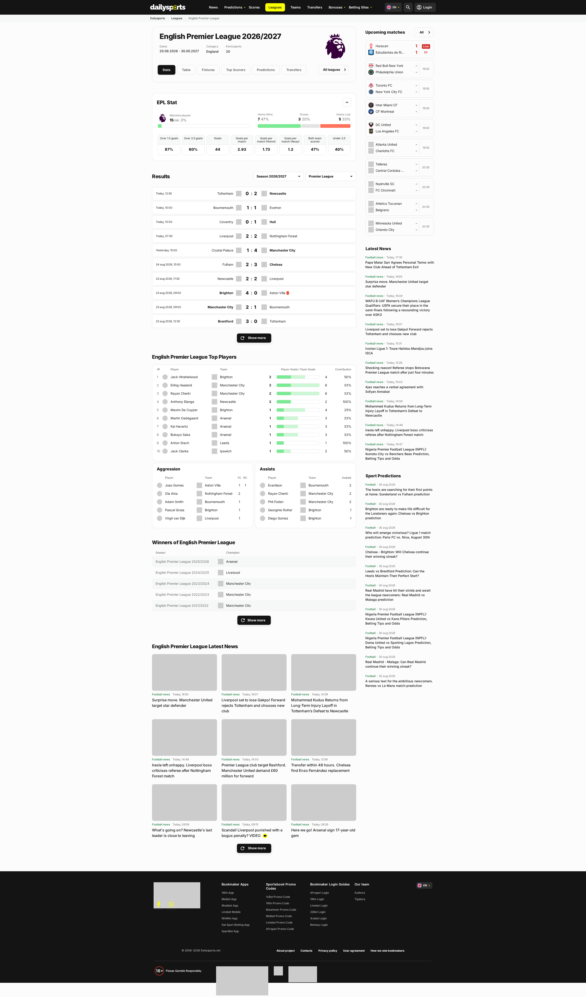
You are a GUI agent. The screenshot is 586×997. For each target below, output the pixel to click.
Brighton (226, 377)
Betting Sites (359, 7)
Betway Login (319, 924)
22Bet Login (318, 912)
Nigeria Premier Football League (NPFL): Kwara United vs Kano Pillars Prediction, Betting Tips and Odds (396, 618)
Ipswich (225, 451)
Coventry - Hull (163, 218)
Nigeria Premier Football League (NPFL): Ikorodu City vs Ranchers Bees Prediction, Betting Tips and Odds (397, 453)
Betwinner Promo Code (281, 909)
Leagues (275, 7)
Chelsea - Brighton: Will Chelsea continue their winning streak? (397, 554)
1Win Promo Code (277, 903)
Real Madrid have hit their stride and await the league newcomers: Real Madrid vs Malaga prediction (398, 594)
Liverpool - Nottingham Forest (174, 232)
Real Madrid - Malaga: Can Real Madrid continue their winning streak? (395, 664)
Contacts (306, 950)
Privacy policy (327, 950)
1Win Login (317, 899)
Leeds (224, 443)
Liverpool (212, 518)
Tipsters (360, 899)
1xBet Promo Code (278, 897)
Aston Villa (213, 485)
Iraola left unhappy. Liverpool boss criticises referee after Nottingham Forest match (182, 770)
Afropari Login (319, 892)
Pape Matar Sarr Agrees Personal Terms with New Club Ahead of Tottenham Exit (399, 264)
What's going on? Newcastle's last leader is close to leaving (182, 833)
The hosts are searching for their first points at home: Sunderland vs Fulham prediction (399, 492)
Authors (360, 892)
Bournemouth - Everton (169, 204)
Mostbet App (230, 905)
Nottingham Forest (219, 493)
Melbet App (229, 899)
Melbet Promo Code (279, 916)
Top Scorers (235, 70)
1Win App (228, 892)
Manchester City (232, 385)
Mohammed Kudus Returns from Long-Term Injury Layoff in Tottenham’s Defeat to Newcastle (319, 705)
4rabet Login (318, 918)
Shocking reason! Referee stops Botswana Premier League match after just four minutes (399, 370)
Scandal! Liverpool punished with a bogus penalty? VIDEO (252, 833)
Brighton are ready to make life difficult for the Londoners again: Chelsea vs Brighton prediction (397, 513)
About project (286, 950)
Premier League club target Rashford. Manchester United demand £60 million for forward (254, 770)
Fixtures (208, 70)
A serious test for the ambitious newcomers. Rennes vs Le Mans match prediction (399, 683)
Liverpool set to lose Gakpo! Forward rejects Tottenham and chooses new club (253, 705)
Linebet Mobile (231, 912)
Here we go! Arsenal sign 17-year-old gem (323, 833)
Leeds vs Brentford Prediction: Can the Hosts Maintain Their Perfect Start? (394, 573)
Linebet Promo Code (279, 922)
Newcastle (228, 402)
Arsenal (225, 418)
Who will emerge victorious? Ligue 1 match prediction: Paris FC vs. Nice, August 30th (398, 535)
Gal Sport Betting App (236, 924)
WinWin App (229, 918)
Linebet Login (319, 905)
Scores (254, 7)
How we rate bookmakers (387, 950)
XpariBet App (230, 931)
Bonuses (335, 7)
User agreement (354, 950)
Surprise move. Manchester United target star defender (182, 703)
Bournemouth (215, 502)
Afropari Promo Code (280, 929)
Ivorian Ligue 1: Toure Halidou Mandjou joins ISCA (399, 351)
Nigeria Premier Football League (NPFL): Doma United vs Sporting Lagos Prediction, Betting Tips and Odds (398, 642)
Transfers (314, 7)
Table (186, 70)
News (213, 7)
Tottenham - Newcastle (169, 190)
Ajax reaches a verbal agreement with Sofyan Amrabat (394, 389)
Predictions (233, 7)
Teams (295, 7)
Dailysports (157, 18)
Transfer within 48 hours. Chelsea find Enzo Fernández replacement (320, 768)
